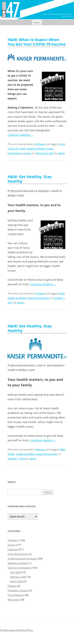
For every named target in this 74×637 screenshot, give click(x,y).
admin (61, 153)
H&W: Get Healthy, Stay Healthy (30, 179)
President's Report (18, 590)
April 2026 (15, 572)
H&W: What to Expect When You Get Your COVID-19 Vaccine (37, 42)
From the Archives (18, 554)
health (11, 454)
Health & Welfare (36, 148)
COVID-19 (13, 148)
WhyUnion (14, 599)
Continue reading (20, 135)
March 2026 (16, 581)
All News (40, 144)
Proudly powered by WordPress (16, 630)
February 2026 (18, 576)
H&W (22, 148)
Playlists (12, 586)
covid (62, 144)
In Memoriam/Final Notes (22, 558)
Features (40, 449)
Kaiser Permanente (38, 298)
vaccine (27, 153)
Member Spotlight (18, 563)
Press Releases (16, 595)
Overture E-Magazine (19, 567)
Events (11, 545)
